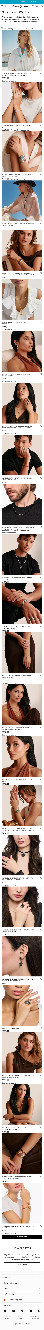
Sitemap (27, 1324)
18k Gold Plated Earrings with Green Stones (17, 780)
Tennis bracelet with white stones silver (16, 126)
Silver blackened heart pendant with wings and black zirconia (17, 878)
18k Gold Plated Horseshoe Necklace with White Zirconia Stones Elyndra (17, 427)
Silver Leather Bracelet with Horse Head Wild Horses (16, 627)
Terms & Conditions (7, 1317)
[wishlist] (32, 6)
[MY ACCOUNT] (37, 6)
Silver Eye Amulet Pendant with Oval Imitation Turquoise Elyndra (17, 74)
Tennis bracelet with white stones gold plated (18, 1227)
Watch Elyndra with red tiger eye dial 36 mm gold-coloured (17, 1177)
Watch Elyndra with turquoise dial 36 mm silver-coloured (17, 175)
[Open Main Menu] (2, 6)
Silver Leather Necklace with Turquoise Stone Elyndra (18, 224)
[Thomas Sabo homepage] (6, 6)
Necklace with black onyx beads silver (18, 527)
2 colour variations (9, 81)
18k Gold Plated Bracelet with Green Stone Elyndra (17, 676)
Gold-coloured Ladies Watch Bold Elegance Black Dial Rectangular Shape (18, 274)
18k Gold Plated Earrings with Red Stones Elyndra (16, 375)
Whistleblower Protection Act (34, 1317)
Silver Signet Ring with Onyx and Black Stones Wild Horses (18, 478)
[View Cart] (41, 6)
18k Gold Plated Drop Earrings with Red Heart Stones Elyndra (18, 1076)
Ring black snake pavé (11, 1028)
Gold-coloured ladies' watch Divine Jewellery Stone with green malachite (18, 829)
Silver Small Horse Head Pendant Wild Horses (17, 578)
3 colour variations (9, 381)
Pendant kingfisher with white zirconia (15, 323)
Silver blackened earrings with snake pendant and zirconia (17, 979)
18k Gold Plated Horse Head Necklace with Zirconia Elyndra (17, 728)
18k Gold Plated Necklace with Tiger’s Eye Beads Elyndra (17, 1128)
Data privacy (19, 1317)
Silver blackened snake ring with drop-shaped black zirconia (18, 930)
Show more (22, 1237)
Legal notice (18, 1324)
